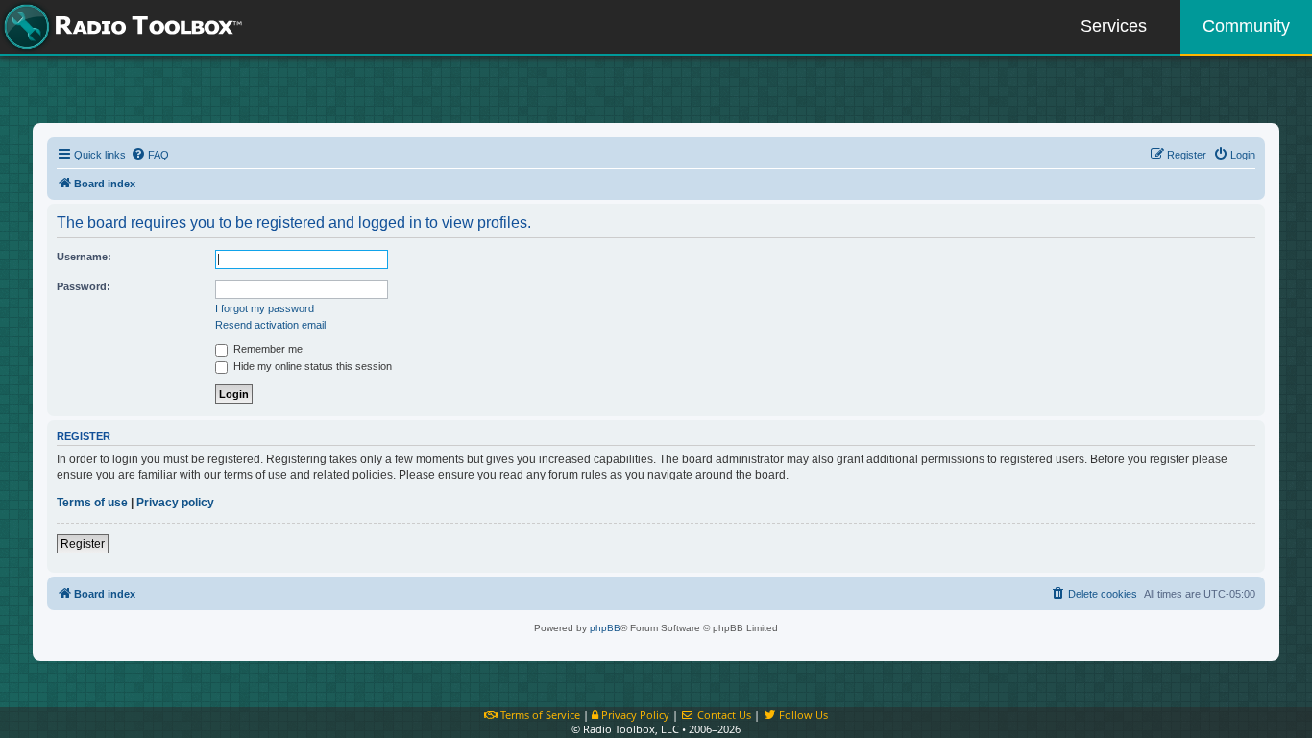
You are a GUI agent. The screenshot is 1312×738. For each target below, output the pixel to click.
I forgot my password (264, 308)
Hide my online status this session (311, 366)
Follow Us (802, 714)
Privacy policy (175, 502)
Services (1114, 26)
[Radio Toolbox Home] (120, 27)
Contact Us (722, 714)
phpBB (605, 628)
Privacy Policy (633, 714)
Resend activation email (270, 325)
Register (83, 544)
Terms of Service (539, 714)
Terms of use (92, 502)
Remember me (267, 349)
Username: (84, 256)
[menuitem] (150, 154)
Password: (83, 286)
